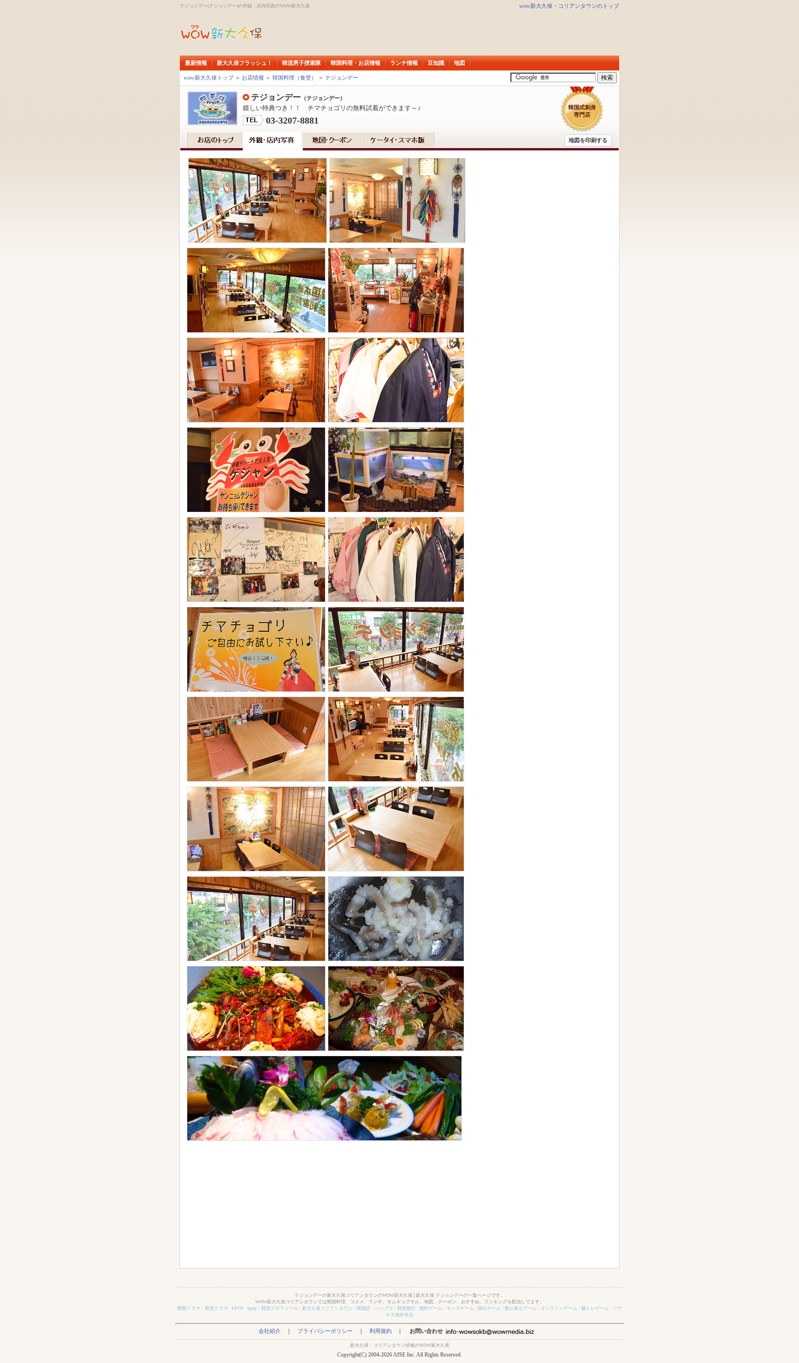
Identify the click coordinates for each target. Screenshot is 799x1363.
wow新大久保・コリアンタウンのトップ (569, 6)
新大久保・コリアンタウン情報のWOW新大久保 (399, 1345)
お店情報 (253, 78)
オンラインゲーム (559, 1308)
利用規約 (380, 1331)
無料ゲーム (431, 1308)
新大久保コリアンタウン (327, 1308)
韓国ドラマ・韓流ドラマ (202, 1308)
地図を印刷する (588, 140)
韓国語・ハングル (374, 1308)
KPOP (238, 1308)
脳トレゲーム (595, 1308)
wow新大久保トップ (209, 78)
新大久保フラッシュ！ (244, 63)
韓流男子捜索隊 (301, 63)
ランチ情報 (404, 63)
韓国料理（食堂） (294, 78)
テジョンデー (341, 78)
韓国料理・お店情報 (356, 63)
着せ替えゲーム (520, 1308)
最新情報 (196, 63)
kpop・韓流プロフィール (272, 1308)
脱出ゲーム (489, 1308)
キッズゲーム (460, 1308)
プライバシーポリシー (325, 1331)
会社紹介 (269, 1331)
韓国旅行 (406, 1308)
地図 (459, 63)
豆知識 (436, 63)
